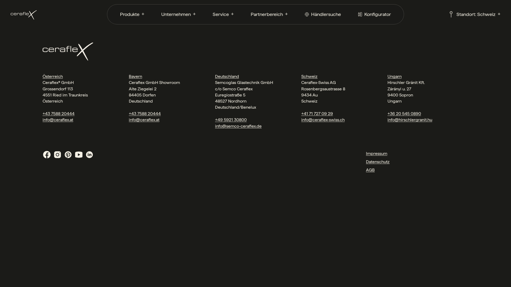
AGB (370, 169)
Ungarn (395, 76)
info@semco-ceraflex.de (238, 126)
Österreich (53, 76)
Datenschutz (378, 161)
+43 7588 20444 (59, 113)
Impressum (376, 153)
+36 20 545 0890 (404, 113)
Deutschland (227, 76)
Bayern (135, 76)
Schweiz (309, 76)
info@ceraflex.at (58, 119)
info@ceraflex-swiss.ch (323, 119)
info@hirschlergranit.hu (410, 119)
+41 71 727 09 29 (317, 113)
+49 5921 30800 (231, 119)
